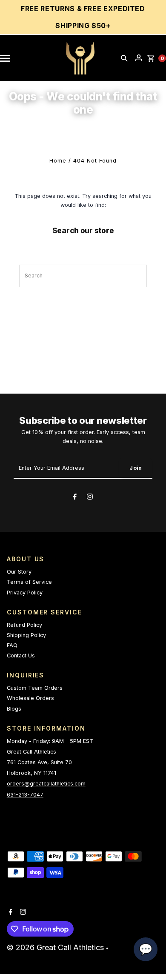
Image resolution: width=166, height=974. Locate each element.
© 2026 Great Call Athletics (56, 947)
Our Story (19, 571)
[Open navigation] (9, 58)
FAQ (12, 645)
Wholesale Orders (30, 698)
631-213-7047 (25, 794)
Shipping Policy (26, 635)
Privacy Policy (25, 592)
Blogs (14, 709)
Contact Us (21, 655)
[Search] (124, 58)
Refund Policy (24, 625)
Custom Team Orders (35, 688)
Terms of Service (29, 582)
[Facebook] (75, 498)
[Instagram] (90, 498)
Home (57, 160)
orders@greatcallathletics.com (46, 783)
